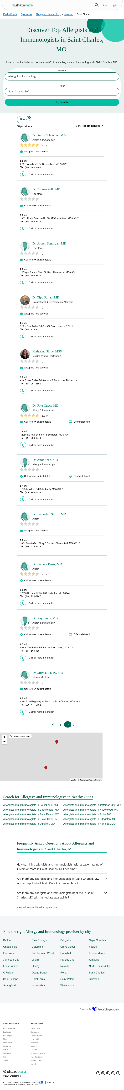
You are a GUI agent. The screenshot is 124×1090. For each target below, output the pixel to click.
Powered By (85, 1009)
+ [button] (4, 737)
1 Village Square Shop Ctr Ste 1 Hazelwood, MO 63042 (48, 272)
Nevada (64, 966)
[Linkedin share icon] (108, 1074)
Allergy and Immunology (48, 14)
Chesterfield (10, 946)
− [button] (4, 742)
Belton (7, 940)
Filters (25, 119)
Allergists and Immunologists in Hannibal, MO (89, 823)
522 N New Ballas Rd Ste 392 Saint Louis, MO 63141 (47, 326)
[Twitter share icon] (113, 1074)
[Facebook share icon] (98, 1074)
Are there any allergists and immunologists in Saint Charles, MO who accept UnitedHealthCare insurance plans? (58, 880)
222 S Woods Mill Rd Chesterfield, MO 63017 (43, 164)
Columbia (37, 946)
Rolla (63, 972)
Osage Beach (39, 972)
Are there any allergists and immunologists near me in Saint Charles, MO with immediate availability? (55, 895)
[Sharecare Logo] (22, 5)
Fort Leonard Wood (43, 953)
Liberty (36, 966)
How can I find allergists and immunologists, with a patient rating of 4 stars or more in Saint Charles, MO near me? (60, 866)
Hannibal (65, 953)
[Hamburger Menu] (8, 5)
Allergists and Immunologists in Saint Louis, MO (30, 805)
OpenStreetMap (85, 779)
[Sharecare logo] (38, 1071)
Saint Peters (67, 979)
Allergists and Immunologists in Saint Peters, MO (31, 814)
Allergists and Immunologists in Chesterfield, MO (31, 809)
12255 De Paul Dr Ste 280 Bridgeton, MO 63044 (45, 593)
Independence (97, 953)
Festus (93, 946)
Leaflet (73, 779)
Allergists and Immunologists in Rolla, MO (87, 814)
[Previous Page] (53, 724)
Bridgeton (66, 940)
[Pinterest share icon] (118, 1074)
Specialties (26, 14)
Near (62, 85)
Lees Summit (10, 966)
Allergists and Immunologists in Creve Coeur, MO (31, 819)
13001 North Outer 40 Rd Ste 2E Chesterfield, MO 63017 (49, 218)
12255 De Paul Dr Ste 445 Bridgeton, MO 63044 (45, 434)
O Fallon (8, 972)
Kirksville (94, 959)
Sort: (88, 125)
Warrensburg (39, 985)
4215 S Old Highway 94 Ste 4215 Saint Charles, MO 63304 (50, 701)
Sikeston (94, 979)
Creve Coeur (67, 946)
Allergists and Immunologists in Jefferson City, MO (92, 805)
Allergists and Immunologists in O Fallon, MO (29, 823)
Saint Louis (38, 979)
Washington (67, 985)
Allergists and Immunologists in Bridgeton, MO (89, 819)
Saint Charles (97, 972)
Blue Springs (39, 940)
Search (96, 5)
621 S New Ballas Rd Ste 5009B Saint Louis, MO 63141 (48, 380)
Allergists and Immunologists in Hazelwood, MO (90, 809)
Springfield (9, 985)
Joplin (35, 959)
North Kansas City (99, 966)
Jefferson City (11, 959)
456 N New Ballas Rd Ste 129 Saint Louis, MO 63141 (47, 647)
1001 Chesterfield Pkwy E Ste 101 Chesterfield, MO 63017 (50, 543)
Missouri (68, 14)
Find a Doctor (10, 14)
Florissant (9, 953)
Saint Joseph (10, 979)
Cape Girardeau (98, 940)
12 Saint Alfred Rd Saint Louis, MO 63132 (41, 489)
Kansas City (67, 959)
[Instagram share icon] (103, 1074)
